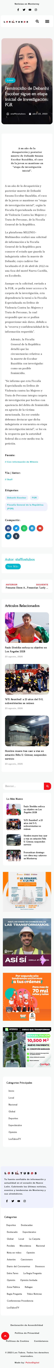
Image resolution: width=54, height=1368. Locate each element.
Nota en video (14, 1253)
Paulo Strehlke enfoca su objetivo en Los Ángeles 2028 (34, 809)
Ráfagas (29, 1287)
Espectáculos (15, 1125)
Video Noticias (34, 1294)
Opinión (13, 1132)
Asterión (11, 1259)
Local (10, 80)
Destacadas (27, 1225)
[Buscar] (47, 786)
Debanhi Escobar (16, 498)
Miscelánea (25, 1246)
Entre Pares (12, 1273)
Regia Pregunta (14, 1294)
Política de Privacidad (27, 1333)
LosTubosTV (15, 1139)
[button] (37, 21)
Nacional (13, 1104)
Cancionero (27, 1259)
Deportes (13, 1118)
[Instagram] (35, 9)
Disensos (40, 1266)
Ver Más (13, 566)
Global (12, 1111)
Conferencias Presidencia (20, 1301)
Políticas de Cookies (17, 1341)
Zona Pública (13, 1287)
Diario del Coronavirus (18, 1266)
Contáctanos (41, 1341)
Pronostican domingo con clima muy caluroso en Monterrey (35, 855)
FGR (34, 498)
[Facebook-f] (18, 9)
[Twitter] (24, 9)
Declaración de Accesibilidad (27, 1325)
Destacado (12, 1232)
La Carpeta (34, 1239)
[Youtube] (30, 9)
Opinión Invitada (28, 1280)
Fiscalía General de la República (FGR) (25, 507)
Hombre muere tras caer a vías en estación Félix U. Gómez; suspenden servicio (26, 755)
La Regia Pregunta (32, 1273)
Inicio (11, 1091)
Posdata (11, 1246)
